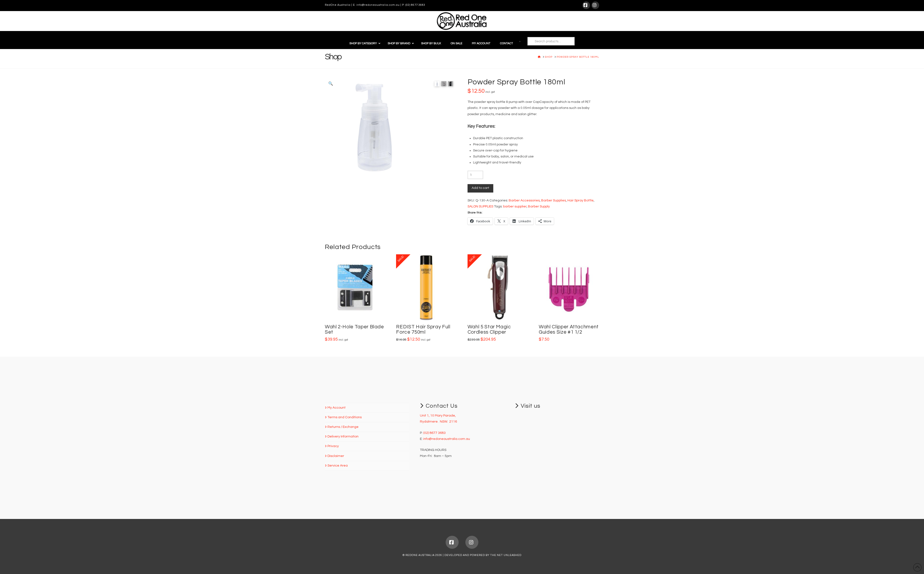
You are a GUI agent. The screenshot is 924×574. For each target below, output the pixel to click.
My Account (336, 407)
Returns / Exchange (343, 427)
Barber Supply (539, 206)
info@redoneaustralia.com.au (378, 5)
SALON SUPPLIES (480, 206)
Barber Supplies (553, 200)
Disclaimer (335, 456)
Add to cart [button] (357, 311)
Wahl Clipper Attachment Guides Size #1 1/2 (569, 329)
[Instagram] (595, 5)
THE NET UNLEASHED (505, 555)
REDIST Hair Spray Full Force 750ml (423, 329)
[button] (330, 83)
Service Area (337, 465)
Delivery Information (343, 436)
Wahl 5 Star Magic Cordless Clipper (489, 329)
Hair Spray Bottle (580, 200)
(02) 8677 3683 (415, 5)
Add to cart (480, 188)
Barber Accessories (524, 200)
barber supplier (514, 206)
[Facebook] (586, 5)
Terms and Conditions (344, 417)
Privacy (333, 446)
